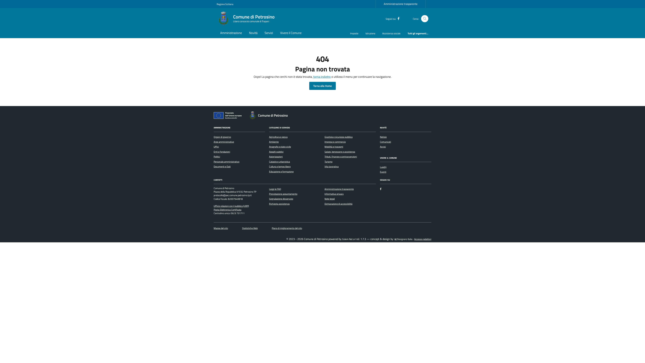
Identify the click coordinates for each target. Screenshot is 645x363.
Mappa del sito (221, 228)
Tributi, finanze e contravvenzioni (341, 156)
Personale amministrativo (226, 162)
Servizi (269, 33)
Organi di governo (222, 137)
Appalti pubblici (276, 152)
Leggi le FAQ (275, 189)
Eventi (383, 172)
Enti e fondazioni (222, 152)
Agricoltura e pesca (278, 137)
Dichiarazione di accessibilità (338, 204)
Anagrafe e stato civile (280, 147)
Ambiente (274, 142)
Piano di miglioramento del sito (287, 228)
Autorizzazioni (276, 156)
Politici (217, 156)
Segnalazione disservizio (281, 199)
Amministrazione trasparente (400, 4)
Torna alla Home (322, 86)
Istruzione (370, 33)
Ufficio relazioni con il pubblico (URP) (231, 206)
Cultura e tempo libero (280, 166)
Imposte (354, 33)
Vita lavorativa (332, 166)
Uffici (216, 147)
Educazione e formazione (281, 171)
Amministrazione (231, 33)
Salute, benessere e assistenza (340, 152)
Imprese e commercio (335, 142)
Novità (253, 33)
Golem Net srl (349, 239)
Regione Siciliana (225, 4)
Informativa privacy (334, 194)
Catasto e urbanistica (279, 162)
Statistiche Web (250, 228)
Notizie (383, 137)
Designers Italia (404, 239)
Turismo (328, 162)
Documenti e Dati (222, 166)
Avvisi (383, 147)
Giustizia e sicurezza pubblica (339, 137)
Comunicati (385, 142)
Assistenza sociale (391, 33)
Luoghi (383, 167)
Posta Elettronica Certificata (227, 210)
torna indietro (322, 76)
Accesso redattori (422, 239)
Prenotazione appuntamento (283, 194)
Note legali (330, 199)
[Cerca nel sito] (424, 18)
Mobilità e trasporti (334, 147)
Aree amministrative (224, 142)
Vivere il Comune (291, 33)
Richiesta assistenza (279, 204)
